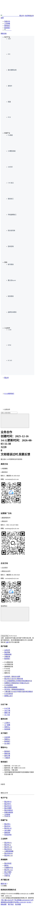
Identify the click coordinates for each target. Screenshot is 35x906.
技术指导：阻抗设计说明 (12, 676)
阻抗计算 (7, 755)
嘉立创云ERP (8, 853)
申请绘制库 (7, 654)
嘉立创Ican (7, 845)
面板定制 (7, 832)
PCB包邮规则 (8, 685)
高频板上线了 (8, 696)
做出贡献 (7, 652)
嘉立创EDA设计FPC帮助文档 (13, 678)
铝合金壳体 (7, 834)
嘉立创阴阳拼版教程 (10, 687)
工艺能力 (7, 722)
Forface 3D (7, 873)
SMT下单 (7, 710)
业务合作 (7, 650)
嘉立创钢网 (7, 808)
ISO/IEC (29, 902)
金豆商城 (7, 729)
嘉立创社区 (7, 863)
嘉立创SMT (8, 806)
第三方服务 (7, 872)
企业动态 (7, 737)
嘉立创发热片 (8, 810)
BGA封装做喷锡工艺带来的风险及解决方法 (18, 681)
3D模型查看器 (8, 851)
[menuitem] (21, 45)
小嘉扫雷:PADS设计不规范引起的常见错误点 (18, 691)
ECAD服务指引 (9, 393)
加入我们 (7, 743)
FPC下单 (7, 715)
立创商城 (7, 814)
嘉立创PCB (7, 801)
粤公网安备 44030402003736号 (23, 900)
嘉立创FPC (7, 804)
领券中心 (7, 727)
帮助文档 (3, 33)
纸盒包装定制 (8, 812)
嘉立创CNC (8, 828)
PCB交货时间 (8, 693)
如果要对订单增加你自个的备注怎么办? (16, 683)
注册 (7, 642)
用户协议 (11, 904)
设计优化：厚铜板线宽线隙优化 (14, 689)
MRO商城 (7, 830)
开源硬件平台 (8, 867)
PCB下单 (7, 708)
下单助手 (7, 758)
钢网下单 (7, 712)
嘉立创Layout (8, 870)
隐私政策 (3, 904)
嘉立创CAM (8, 847)
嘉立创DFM (8, 849)
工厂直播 (7, 725)
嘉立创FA (7, 824)
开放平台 (7, 875)
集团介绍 (3, 883)
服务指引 (7, 751)
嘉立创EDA (8, 842)
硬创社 (6, 865)
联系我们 (7, 658)
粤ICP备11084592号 (7, 900)
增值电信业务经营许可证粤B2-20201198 (13, 902)
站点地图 (18, 904)
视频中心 (7, 739)
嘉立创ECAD (8, 855)
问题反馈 (7, 656)
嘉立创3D (7, 826)
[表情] (15, 614)
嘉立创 (6, 377)
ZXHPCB (7, 816)
